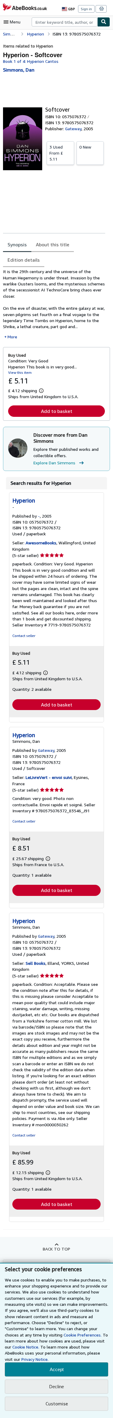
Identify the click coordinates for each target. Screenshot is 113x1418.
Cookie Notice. (25, 1346)
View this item (20, 372)
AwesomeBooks (41, 542)
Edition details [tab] (24, 260)
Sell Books (36, 963)
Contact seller (23, 635)
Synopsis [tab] (17, 244)
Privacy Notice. (35, 1359)
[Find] (104, 21)
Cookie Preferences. (83, 1334)
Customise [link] (57, 1403)
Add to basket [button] (56, 411)
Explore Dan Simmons (54, 462)
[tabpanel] (54, 304)
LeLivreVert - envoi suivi (49, 777)
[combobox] (64, 21)
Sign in (86, 9)
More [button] (12, 336)
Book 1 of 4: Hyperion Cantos (30, 61)
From (56, 152)
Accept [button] (57, 1369)
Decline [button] (56, 1386)
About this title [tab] (52, 244)
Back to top (56, 1248)
